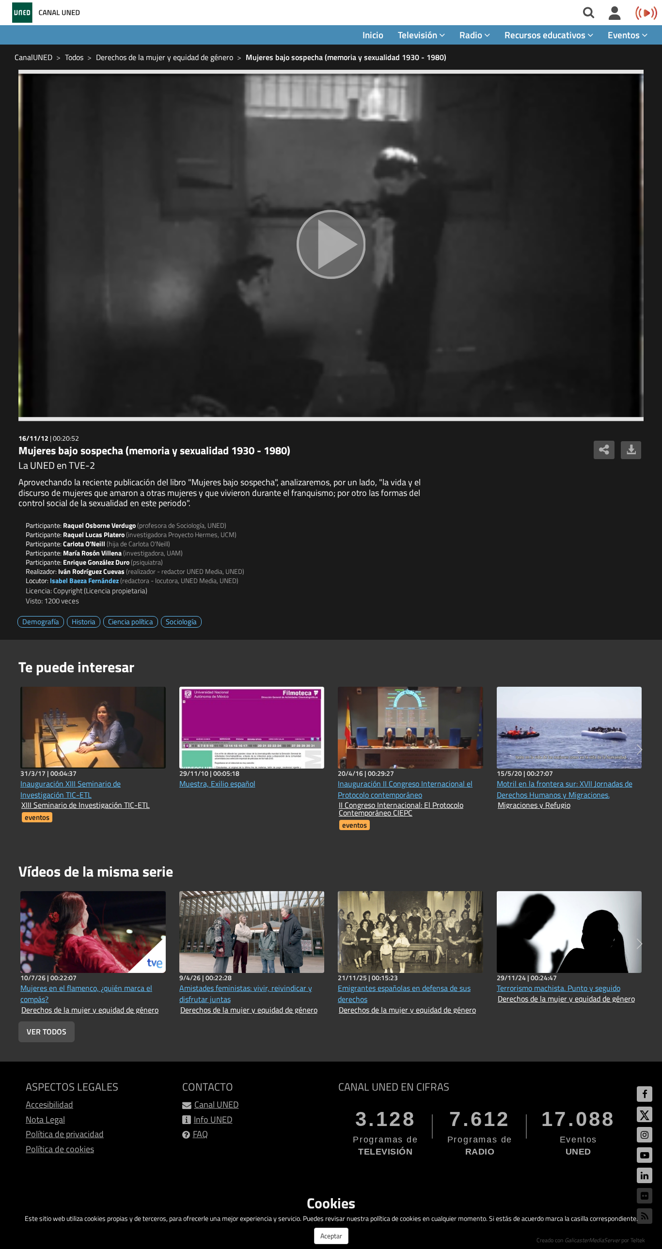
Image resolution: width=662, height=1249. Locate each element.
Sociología (181, 621)
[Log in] (614, 13)
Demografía (40, 621)
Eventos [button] (625, 35)
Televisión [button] (418, 35)
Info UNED (213, 1119)
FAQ (200, 1134)
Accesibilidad (49, 1104)
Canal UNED (216, 1104)
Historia (83, 621)
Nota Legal (45, 1119)
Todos (74, 57)
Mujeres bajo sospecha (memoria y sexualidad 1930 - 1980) (346, 57)
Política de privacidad (65, 1134)
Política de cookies (60, 1149)
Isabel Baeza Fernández (84, 580)
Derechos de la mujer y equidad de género (164, 57)
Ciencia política (130, 621)
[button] (639, 749)
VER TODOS (46, 1031)
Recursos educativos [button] (545, 35)
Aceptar (331, 1236)
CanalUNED (33, 57)
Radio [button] (471, 35)
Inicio (373, 35)
